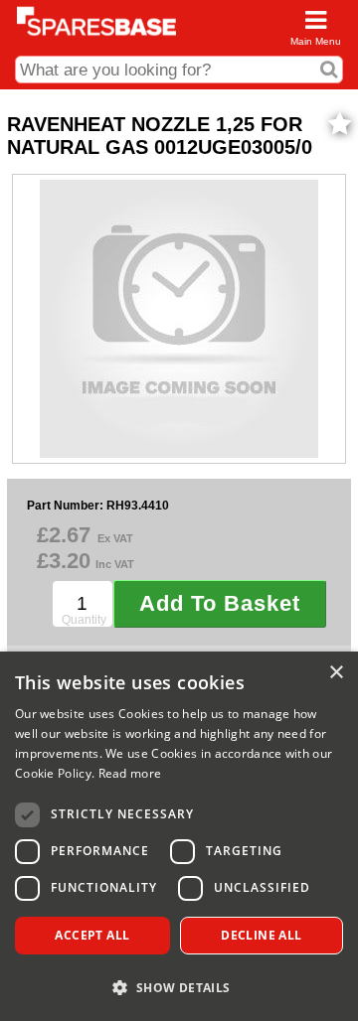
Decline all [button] (261, 935)
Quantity (84, 620)
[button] (179, 986)
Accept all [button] (92, 935)
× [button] (335, 672)
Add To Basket (219, 603)
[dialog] (179, 836)
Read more (130, 773)
